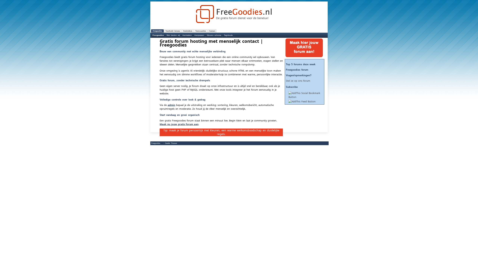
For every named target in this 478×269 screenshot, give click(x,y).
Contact (212, 31)
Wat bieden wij (173, 35)
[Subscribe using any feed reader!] (301, 101)
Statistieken (187, 31)
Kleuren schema (214, 35)
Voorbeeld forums (172, 31)
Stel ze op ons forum (298, 80)
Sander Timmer (171, 143)
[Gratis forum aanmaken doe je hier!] (303, 56)
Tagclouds (228, 35)
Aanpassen (199, 35)
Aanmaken (187, 35)
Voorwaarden (200, 31)
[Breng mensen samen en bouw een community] (239, 13)
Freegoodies (158, 35)
